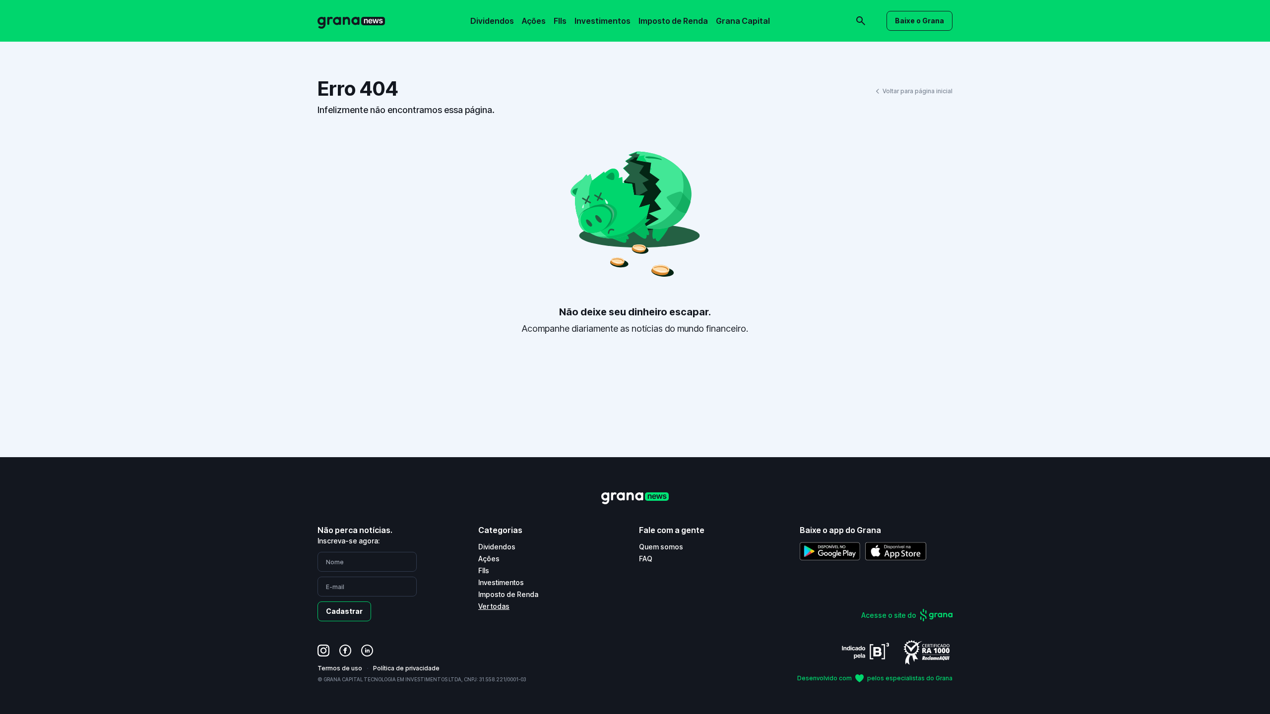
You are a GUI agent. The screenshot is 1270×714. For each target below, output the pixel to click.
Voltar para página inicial (917, 91)
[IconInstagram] (323, 650)
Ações (534, 21)
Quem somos (661, 546)
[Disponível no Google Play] (830, 551)
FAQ (645, 558)
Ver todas (493, 606)
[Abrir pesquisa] (861, 21)
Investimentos (602, 21)
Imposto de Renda (673, 21)
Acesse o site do (888, 615)
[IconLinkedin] (367, 650)
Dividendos (492, 21)
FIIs (560, 21)
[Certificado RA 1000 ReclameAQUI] (926, 651)
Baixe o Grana (919, 20)
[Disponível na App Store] (895, 551)
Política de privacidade (406, 668)
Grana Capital (743, 21)
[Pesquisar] (724, 14)
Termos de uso (340, 668)
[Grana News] (351, 21)
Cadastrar (344, 611)
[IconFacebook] (345, 650)
